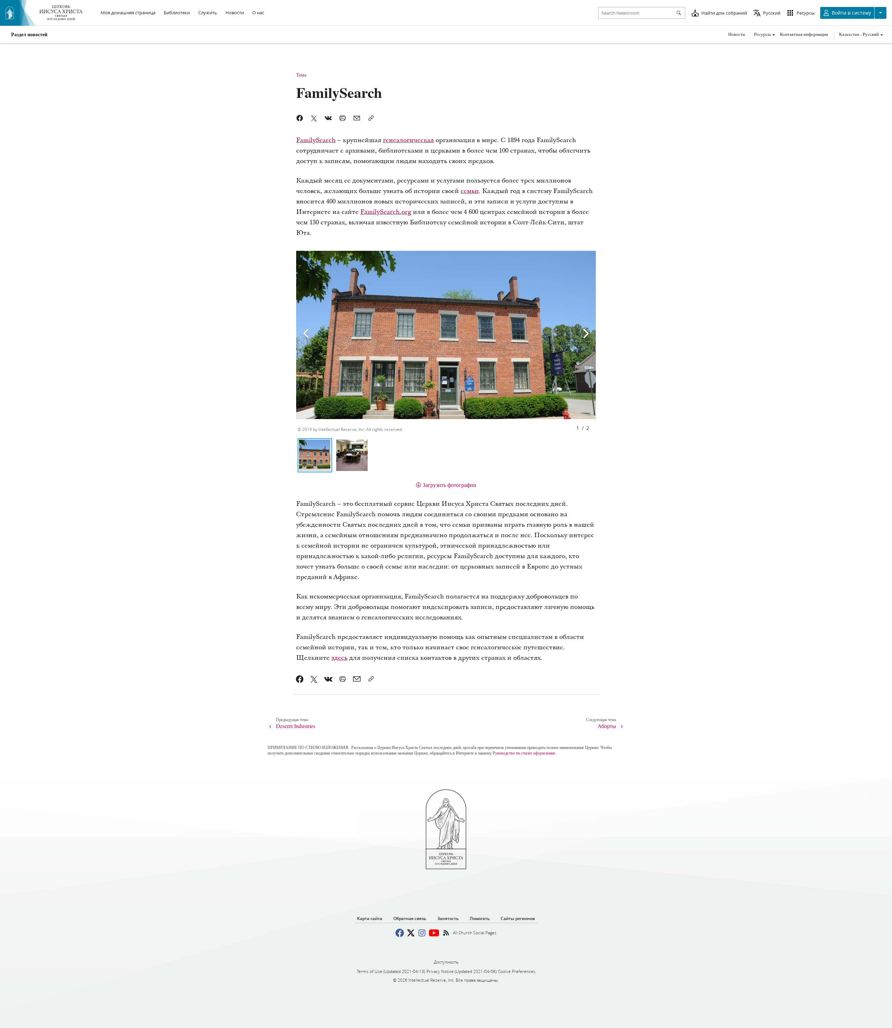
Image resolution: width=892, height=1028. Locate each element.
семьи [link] (470, 191)
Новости (736, 34)
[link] (300, 679)
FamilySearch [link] (316, 140)
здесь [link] (339, 658)
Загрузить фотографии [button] (449, 484)
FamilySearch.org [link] (385, 212)
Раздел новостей (29, 34)
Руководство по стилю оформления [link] (524, 753)
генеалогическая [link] (408, 140)
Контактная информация (804, 34)
